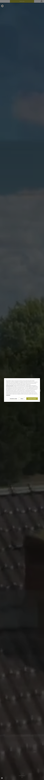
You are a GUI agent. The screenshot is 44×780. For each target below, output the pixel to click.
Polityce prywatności (9, 385)
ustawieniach (8, 395)
